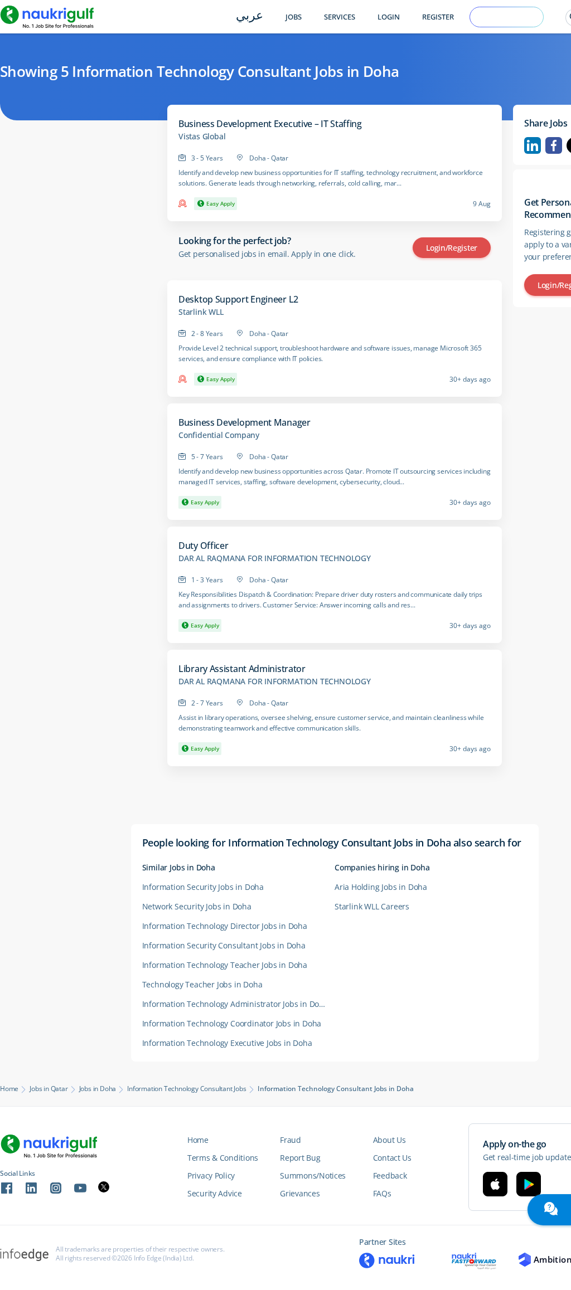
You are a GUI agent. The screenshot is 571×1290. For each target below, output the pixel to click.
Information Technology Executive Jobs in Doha (227, 1043)
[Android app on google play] (528, 1184)
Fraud (290, 1140)
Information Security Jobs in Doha (203, 887)
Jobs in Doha (98, 1089)
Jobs (294, 17)
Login (389, 17)
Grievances (300, 1193)
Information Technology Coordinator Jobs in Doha (232, 1023)
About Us (389, 1140)
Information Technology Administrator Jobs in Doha (235, 1004)
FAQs (382, 1193)
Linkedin (532, 145)
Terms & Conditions (222, 1157)
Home (9, 1089)
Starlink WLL (201, 312)
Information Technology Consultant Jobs (186, 1089)
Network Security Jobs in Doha (196, 906)
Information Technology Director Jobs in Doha (224, 926)
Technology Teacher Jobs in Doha (202, 984)
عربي (249, 16)
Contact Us (392, 1157)
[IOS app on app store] (495, 1184)
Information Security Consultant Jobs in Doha (224, 945)
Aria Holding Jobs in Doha (381, 887)
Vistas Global (201, 137)
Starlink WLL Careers (372, 906)
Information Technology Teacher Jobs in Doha (224, 965)
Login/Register (451, 247)
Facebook (553, 145)
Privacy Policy (211, 1175)
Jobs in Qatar (48, 1089)
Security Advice (214, 1193)
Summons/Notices (313, 1175)
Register (438, 17)
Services (339, 17)
